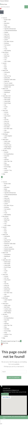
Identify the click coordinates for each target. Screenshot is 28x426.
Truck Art (5, 18)
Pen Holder (7, 126)
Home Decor (5, 139)
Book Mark (6, 23)
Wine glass (6, 132)
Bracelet (6, 152)
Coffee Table (7, 27)
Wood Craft (5, 70)
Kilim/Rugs (5, 134)
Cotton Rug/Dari (8, 136)
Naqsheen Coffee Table (9, 79)
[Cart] (0, 9)
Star (5, 105)
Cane (5, 74)
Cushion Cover (7, 145)
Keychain (6, 159)
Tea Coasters (7, 45)
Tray (5, 47)
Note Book (6, 165)
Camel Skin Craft (6, 96)
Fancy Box (6, 155)
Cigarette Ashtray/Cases (10, 28)
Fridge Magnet (7, 146)
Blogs (4, 174)
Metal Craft (5, 88)
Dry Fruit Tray (7, 76)
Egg (5, 117)
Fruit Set (6, 119)
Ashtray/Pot (7, 72)
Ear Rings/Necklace (8, 154)
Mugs (5, 68)
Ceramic (4, 63)
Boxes (5, 25)
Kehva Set (6, 121)
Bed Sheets (7, 143)
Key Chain (6, 123)
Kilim (5, 137)
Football (6, 32)
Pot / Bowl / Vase (8, 128)
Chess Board (7, 116)
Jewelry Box (7, 77)
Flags (5, 157)
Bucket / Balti (7, 19)
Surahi (5, 106)
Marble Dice (7, 125)
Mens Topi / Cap (8, 161)
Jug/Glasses (7, 36)
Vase (5, 108)
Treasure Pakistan (4, 1)
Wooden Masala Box (9, 85)
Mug (5, 163)
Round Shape (7, 103)
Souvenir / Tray (8, 170)
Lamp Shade (7, 101)
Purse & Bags (7, 166)
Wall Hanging (7, 50)
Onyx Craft (5, 110)
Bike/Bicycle (7, 92)
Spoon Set (6, 81)
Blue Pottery (5, 52)
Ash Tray (6, 54)
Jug (5, 94)
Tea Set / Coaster (8, 83)
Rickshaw (6, 43)
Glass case (6, 34)
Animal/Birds (7, 90)
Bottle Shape (7, 97)
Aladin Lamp (7, 141)
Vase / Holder (7, 61)
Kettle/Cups (7, 37)
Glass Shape (7, 99)
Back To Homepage (14, 377)
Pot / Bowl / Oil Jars (8, 41)
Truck (5, 48)
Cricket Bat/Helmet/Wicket (10, 30)
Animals (6, 112)
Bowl (5, 67)
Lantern (6, 39)
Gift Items (5, 150)
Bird (5, 65)
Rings (5, 168)
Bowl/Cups (6, 56)
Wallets (6, 172)
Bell (5, 21)
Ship (5, 130)
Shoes (5, 57)
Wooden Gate (7, 87)
